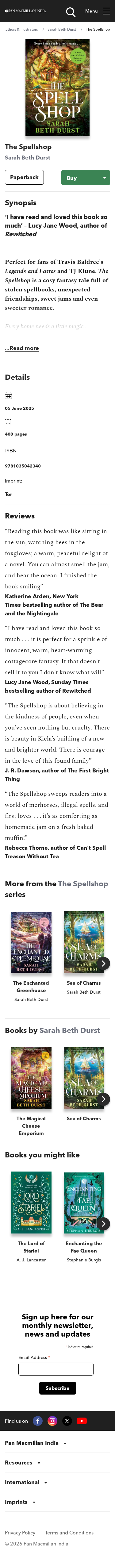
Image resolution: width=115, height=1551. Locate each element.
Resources (19, 1462)
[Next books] (103, 963)
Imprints (16, 1501)
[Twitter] (67, 1421)
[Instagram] (52, 1421)
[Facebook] (38, 1421)
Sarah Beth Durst (62, 29)
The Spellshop (83, 883)
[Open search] (71, 12)
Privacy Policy (20, 1533)
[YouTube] (82, 1421)
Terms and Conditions (69, 1533)
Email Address (34, 1357)
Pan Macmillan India (32, 1442)
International (22, 1482)
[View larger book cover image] (57, 87)
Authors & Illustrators (20, 29)
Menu (91, 11)
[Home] (25, 11)
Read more (24, 348)
